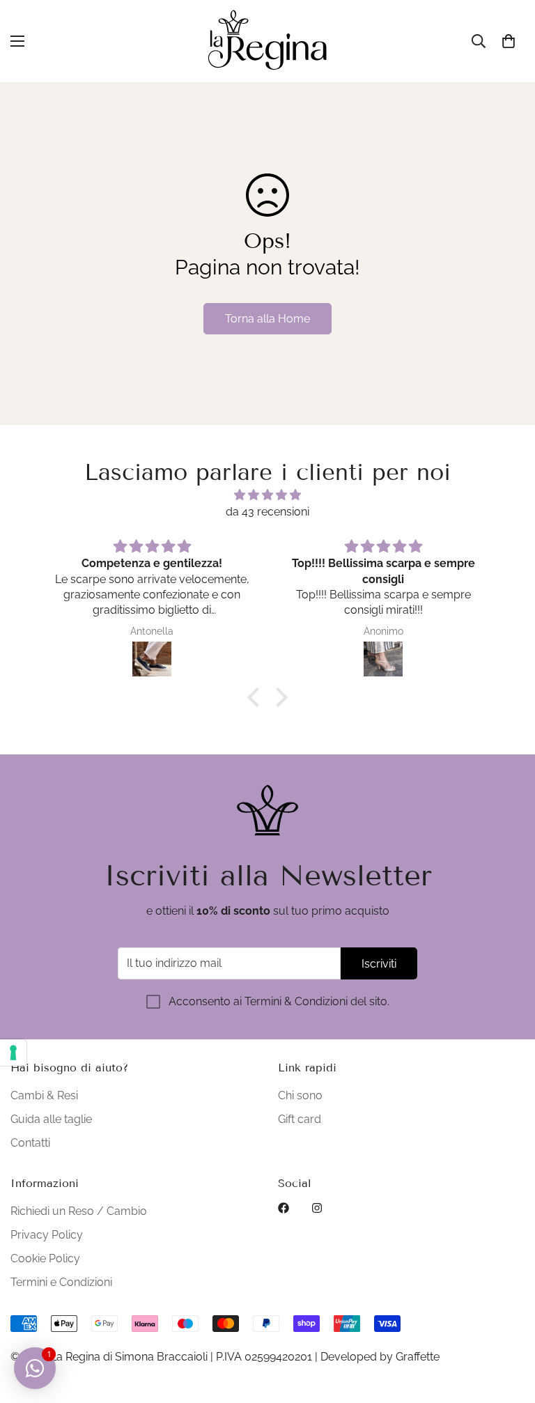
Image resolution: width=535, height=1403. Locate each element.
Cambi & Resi (44, 1095)
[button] (509, 41)
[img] (267, 495)
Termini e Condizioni (61, 1282)
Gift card (299, 1119)
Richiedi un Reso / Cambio (78, 1211)
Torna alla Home (267, 318)
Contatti (30, 1142)
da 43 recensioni (267, 511)
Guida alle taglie (51, 1119)
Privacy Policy (46, 1234)
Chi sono (300, 1095)
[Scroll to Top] (508, 1327)
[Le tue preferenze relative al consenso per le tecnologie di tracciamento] (13, 1052)
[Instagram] (317, 1208)
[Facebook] (283, 1208)
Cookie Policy (45, 1258)
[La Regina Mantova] (267, 41)
